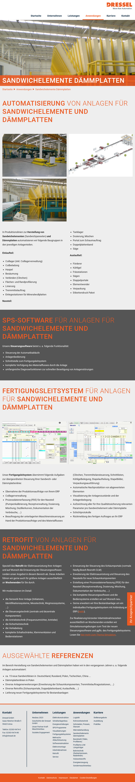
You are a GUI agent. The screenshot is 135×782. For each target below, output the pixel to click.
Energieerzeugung (80, 762)
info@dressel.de (9, 736)
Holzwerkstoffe (79, 759)
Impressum (63, 778)
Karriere (111, 15)
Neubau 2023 (37, 718)
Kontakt (125, 15)
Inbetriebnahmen (60, 750)
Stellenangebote (100, 718)
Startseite (36, 15)
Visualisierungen (59, 731)
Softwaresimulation (61, 743)
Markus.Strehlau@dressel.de (125, 622)
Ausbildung (98, 721)
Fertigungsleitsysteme (62, 734)
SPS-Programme (59, 728)
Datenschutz (52, 778)
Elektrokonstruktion (61, 718)
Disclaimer (74, 778)
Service (55, 757)
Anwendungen (93, 15)
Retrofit (56, 753)
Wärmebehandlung (81, 730)
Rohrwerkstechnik (80, 721)
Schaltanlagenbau (60, 721)
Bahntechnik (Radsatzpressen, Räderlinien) (80, 753)
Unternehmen (54, 15)
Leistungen (74, 15)
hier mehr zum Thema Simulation (98, 634)
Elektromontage (59, 747)
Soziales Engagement (41, 732)
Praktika (97, 724)
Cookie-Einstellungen (88, 778)
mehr (81, 611)
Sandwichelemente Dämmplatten (53, 89)
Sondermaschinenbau (82, 766)
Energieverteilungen (61, 724)
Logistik (76, 718)
